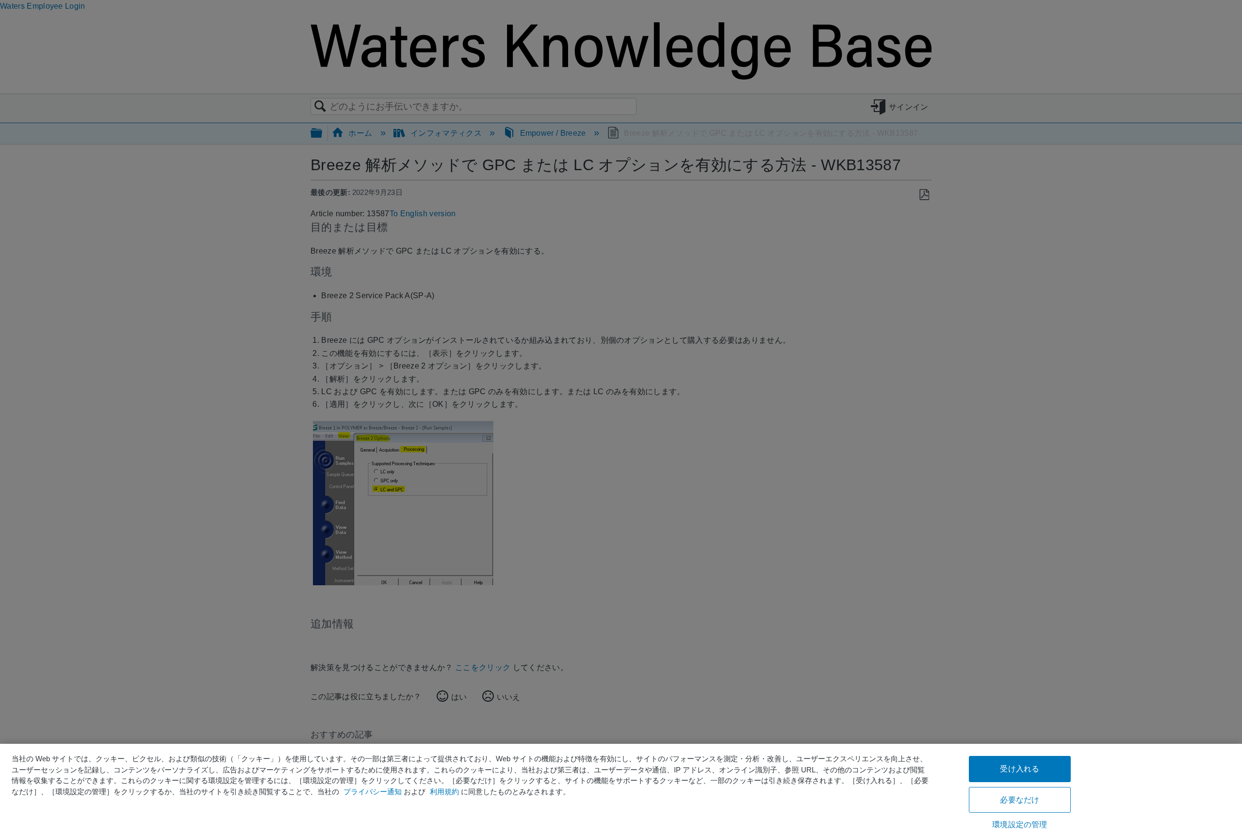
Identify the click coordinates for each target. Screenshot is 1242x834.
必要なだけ (1019, 800)
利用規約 (444, 791)
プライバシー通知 (372, 791)
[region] (621, 789)
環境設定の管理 (1019, 824)
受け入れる (1019, 769)
